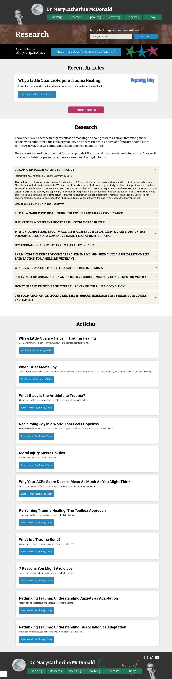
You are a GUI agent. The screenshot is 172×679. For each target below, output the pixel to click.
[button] (86, 109)
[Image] (18, 16)
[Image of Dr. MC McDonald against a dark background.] (151, 670)
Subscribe (146, 36)
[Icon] (146, 657)
